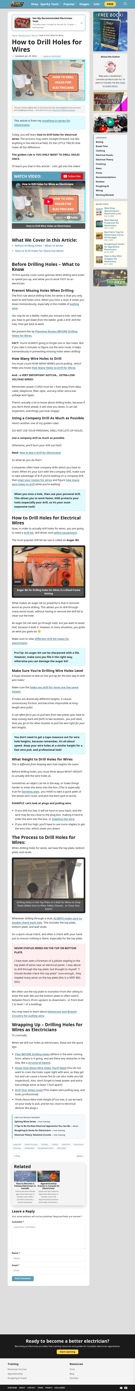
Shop (34, 4)
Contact (31, 1388)
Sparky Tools (49, 4)
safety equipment (65, 532)
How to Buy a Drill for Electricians (40, 452)
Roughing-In (24, 35)
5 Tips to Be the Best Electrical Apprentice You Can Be (46, 1126)
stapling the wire (63, 819)
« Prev (17, 1156)
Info (97, 4)
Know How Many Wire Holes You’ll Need (40, 1068)
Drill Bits (45, 1144)
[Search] (125, 4)
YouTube (74, 1378)
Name (16, 1253)
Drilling (55, 1144)
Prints (99, 172)
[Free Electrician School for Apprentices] (110, 101)
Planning (16, 1148)
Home (14, 35)
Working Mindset (105, 195)
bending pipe (30, 791)
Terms (40, 1388)
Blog (72, 1373)
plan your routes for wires (35, 480)
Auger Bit (17, 1144)
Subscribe (12, 1388)
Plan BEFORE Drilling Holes (32, 1054)
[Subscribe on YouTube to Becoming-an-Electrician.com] (110, 122)
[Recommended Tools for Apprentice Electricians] (110, 277)
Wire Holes (61, 1148)
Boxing (99, 141)
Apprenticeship (15, 1373)
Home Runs (78, 1144)
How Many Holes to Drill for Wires (53, 368)
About (22, 1388)
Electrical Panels (104, 155)
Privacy (48, 1388)
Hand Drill (66, 1144)
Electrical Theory (104, 159)
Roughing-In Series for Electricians (40, 1130)
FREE (110, 4)
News (99, 168)
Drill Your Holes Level (29, 1090)
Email (16, 1265)
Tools (72, 1369)
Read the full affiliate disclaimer (64, 110)
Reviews (100, 181)
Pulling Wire (29, 1148)
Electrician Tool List (17, 1369)
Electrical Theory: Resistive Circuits (40, 1134)
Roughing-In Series (45, 1148)
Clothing (100, 150)
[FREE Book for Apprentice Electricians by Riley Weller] (110, 31)
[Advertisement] (67, 1311)
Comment (18, 1221)
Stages (84, 4)
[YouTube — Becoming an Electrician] (125, 1387)
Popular (69, 4)
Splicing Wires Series (32, 1121)
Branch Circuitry (31, 1144)
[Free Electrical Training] (121, 1387)
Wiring (35, 35)
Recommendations (106, 177)
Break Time (102, 146)
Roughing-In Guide (17, 1378)
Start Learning (67, 1351)
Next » (80, 1156)
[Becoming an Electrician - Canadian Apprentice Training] (16, 4)
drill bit (28, 532)
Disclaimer (59, 1388)
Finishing (101, 164)
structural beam (38, 1062)
